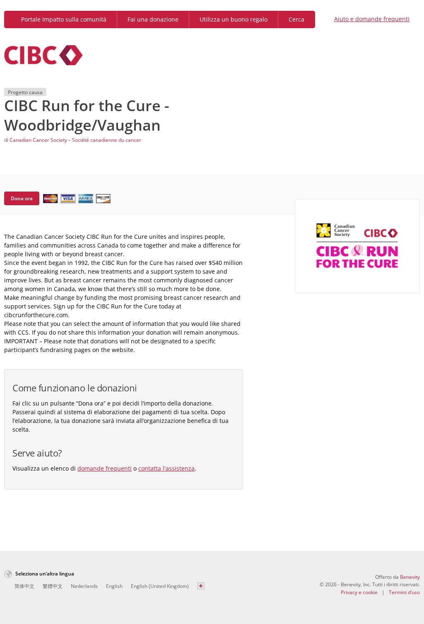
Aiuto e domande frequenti (372, 19)
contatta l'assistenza (166, 468)
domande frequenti (104, 468)
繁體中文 (53, 586)
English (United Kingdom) (160, 586)
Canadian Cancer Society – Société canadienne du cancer (75, 139)
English (114, 586)
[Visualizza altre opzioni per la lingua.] (201, 586)
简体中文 (24, 586)
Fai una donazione (153, 19)
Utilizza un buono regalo (233, 19)
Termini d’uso (404, 592)
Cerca (296, 19)
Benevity (410, 576)
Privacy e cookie (359, 592)
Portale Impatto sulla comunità (62, 19)
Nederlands (84, 586)
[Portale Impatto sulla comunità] (43, 55)
